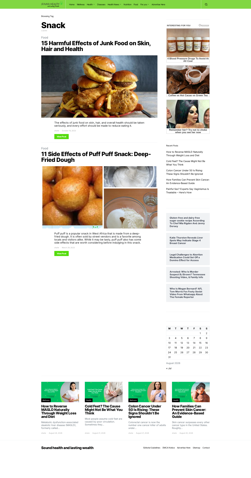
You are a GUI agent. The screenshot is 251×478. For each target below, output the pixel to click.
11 (176, 342)
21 (194, 347)
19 (182, 347)
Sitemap (196, 447)
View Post (61, 136)
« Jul (168, 368)
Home (72, 4)
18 (175, 347)
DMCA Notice (169, 447)
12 (182, 342)
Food (136, 4)
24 (169, 352)
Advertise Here (158, 4)
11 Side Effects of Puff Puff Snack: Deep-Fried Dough (96, 156)
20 (188, 347)
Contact (206, 447)
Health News (113, 4)
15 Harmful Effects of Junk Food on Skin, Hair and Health (95, 46)
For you (143, 4)
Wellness (81, 4)
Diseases (101, 4)
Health (90, 4)
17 (169, 347)
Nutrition (127, 4)
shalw (56, 131)
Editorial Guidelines (151, 447)
